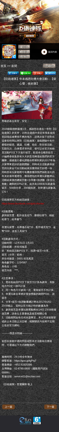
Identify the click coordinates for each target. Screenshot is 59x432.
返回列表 (52, 52)
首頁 (3, 66)
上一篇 (8, 406)
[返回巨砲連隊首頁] (24, 31)
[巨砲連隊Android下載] (24, 52)
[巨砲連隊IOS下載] (24, 47)
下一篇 (50, 406)
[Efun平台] (49, 66)
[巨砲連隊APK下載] (24, 57)
